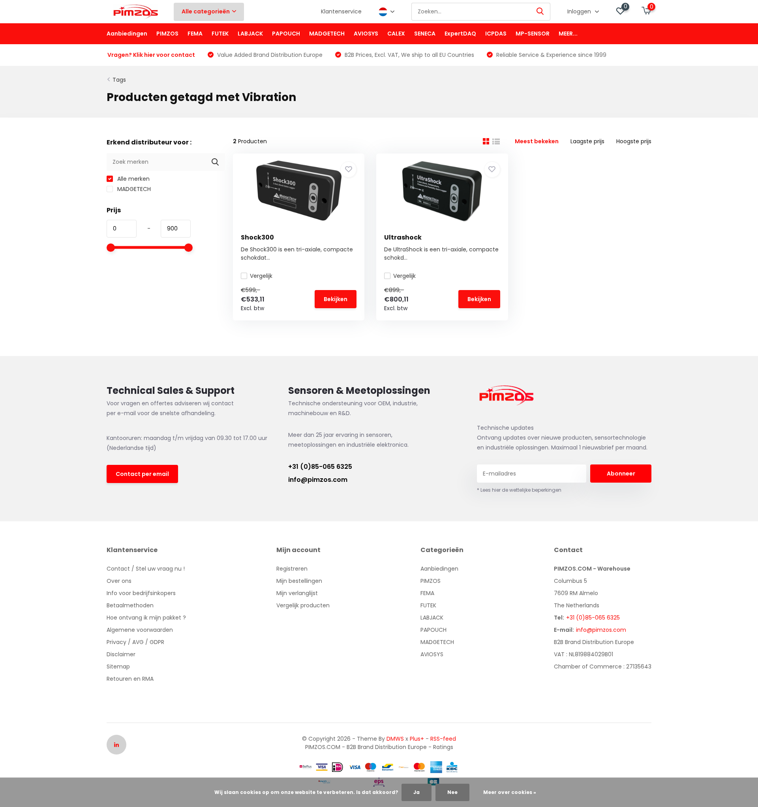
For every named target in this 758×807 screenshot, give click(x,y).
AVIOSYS (366, 33)
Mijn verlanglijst (297, 593)
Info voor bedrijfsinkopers (141, 593)
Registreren (292, 569)
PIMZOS (167, 33)
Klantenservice (341, 11)
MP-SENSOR (533, 33)
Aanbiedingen (127, 33)
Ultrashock (403, 237)
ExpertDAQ (460, 33)
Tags (119, 80)
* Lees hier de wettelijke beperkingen (519, 490)
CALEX (396, 33)
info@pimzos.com (317, 479)
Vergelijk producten (303, 605)
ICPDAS (496, 33)
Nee (452, 792)
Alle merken (133, 179)
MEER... (568, 33)
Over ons (119, 581)
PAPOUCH (286, 33)
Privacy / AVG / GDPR (135, 642)
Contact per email (142, 474)
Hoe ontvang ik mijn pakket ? (146, 618)
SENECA (424, 33)
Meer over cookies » (509, 792)
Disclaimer (121, 654)
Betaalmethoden (130, 605)
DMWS (395, 739)
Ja (416, 792)
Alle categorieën (206, 11)
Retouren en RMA (130, 679)
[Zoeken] (540, 12)
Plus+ (417, 739)
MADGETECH (327, 33)
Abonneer (621, 473)
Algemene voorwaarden (140, 630)
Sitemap (118, 666)
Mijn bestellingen (299, 581)
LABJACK (250, 33)
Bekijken (335, 299)
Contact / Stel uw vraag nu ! (146, 569)
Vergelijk (261, 276)
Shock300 (257, 237)
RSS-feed (443, 739)
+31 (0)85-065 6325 (320, 466)
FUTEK (220, 33)
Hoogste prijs (633, 141)
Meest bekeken (537, 141)
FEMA (195, 33)
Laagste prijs (587, 141)
